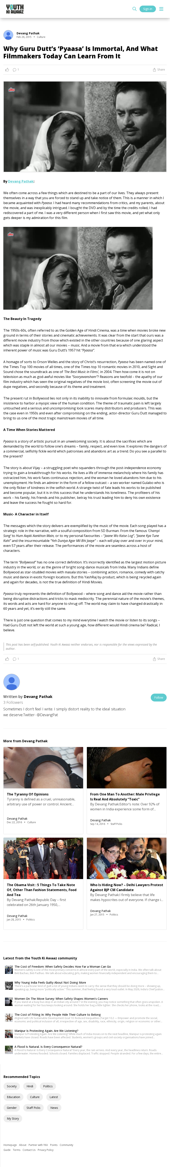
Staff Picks (33, 1108)
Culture (35, 1097)
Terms (17, 1150)
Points (54, 1145)
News (54, 1108)
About (23, 1145)
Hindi (30, 1086)
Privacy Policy (45, 1150)
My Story (13, 1118)
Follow (158, 697)
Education (13, 1097)
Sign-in (147, 9)
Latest (54, 1097)
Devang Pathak (21, 181)
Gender (12, 1108)
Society (12, 1086)
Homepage (10, 1145)
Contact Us (29, 1150)
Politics (48, 1086)
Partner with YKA (39, 1145)
